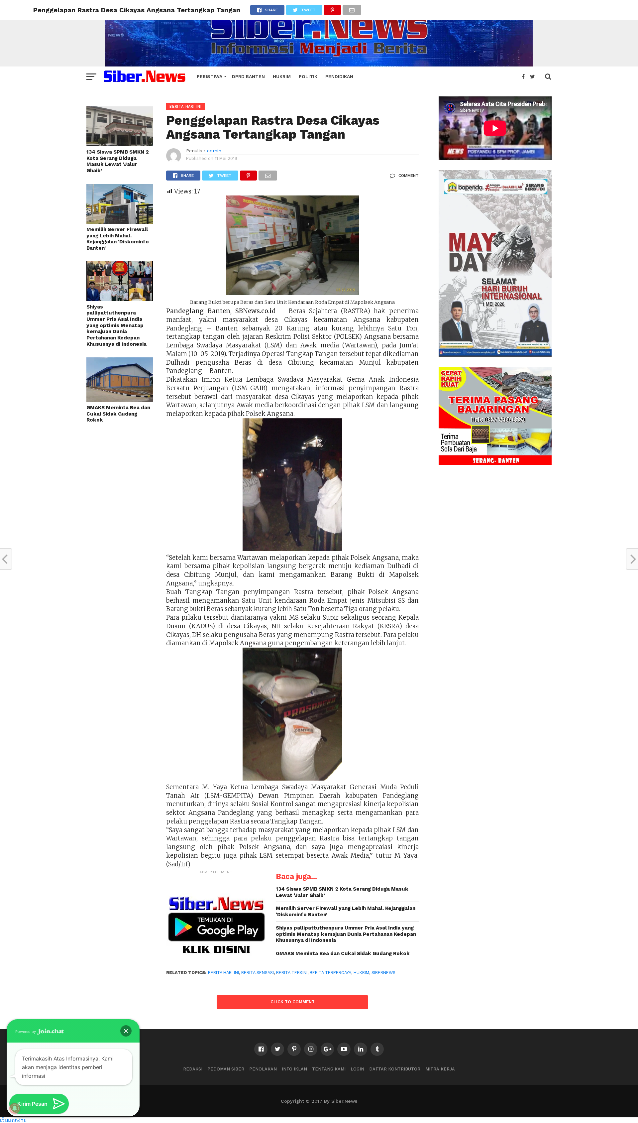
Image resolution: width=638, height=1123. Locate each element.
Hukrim (361, 972)
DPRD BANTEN (248, 76)
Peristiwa (209, 76)
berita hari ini (223, 972)
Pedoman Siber (225, 1068)
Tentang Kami (329, 1068)
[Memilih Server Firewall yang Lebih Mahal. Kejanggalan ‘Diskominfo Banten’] (119, 221)
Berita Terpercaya (330, 972)
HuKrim (282, 76)
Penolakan (263, 1068)
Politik (308, 76)
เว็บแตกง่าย (13, 1120)
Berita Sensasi (257, 972)
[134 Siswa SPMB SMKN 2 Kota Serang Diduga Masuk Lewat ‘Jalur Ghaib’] (119, 144)
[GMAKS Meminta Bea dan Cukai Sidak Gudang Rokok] (119, 400)
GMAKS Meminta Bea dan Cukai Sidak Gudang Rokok (118, 414)
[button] (126, 1031)
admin (214, 150)
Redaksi (192, 1068)
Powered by (26, 1031)
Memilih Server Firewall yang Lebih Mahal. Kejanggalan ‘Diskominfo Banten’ (117, 238)
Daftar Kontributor (394, 1068)
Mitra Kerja (440, 1068)
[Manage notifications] (14, 1108)
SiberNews (383, 972)
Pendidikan (339, 76)
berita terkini (291, 972)
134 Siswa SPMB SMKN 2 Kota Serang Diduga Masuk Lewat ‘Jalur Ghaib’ (117, 161)
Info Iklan (294, 1068)
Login (357, 1068)
